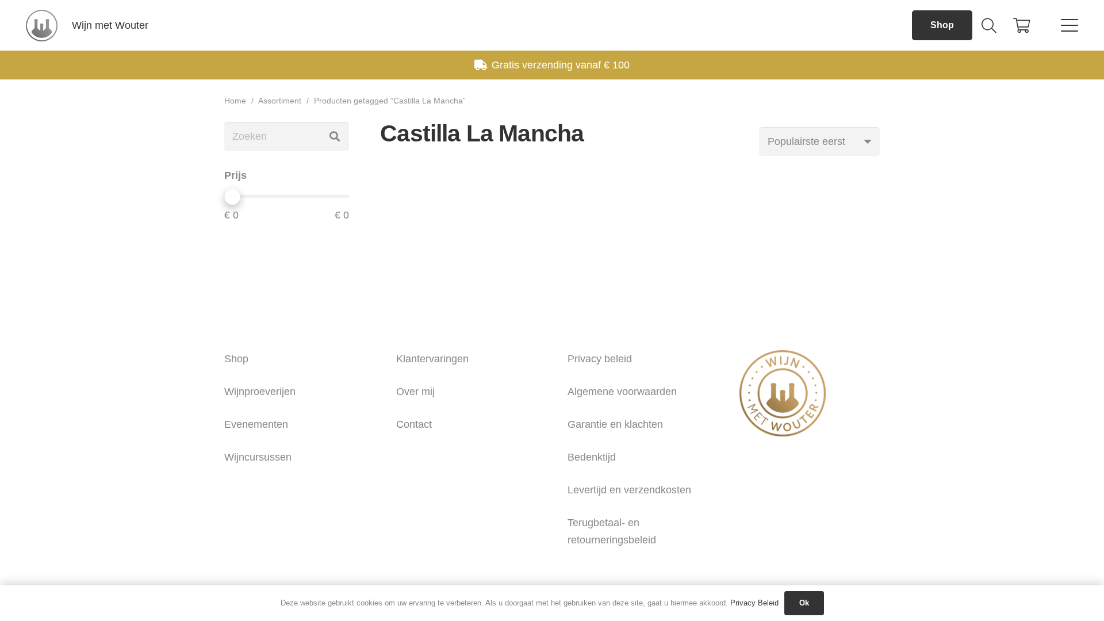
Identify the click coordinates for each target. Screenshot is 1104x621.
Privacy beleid (600, 359)
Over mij (415, 391)
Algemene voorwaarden (622, 391)
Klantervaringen (432, 359)
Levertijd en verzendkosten (629, 490)
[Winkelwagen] (1021, 25)
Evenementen (256, 424)
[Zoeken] (334, 136)
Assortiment (279, 100)
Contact (414, 424)
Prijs (235, 175)
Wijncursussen (258, 457)
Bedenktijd (592, 457)
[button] (988, 25)
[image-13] (41, 25)
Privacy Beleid (754, 603)
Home (235, 100)
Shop (236, 359)
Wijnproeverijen (260, 391)
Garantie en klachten (615, 424)
